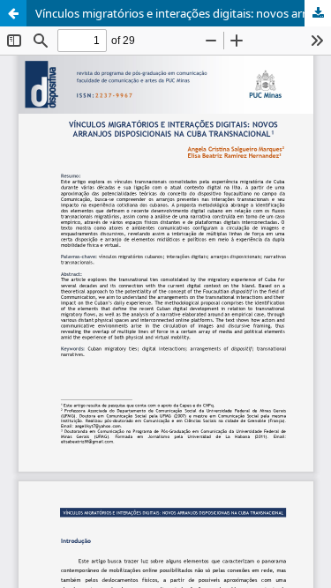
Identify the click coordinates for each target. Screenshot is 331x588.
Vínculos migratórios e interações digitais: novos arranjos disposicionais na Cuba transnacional (183, 13)
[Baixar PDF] (318, 13)
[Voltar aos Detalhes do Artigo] (13, 13)
